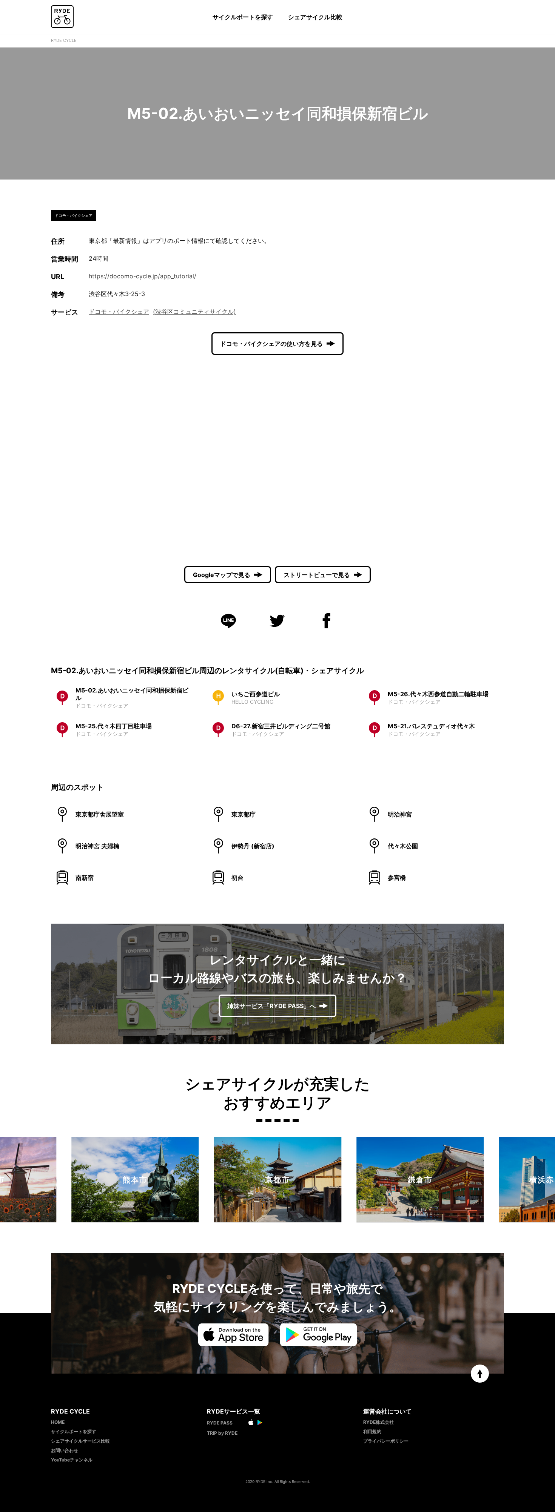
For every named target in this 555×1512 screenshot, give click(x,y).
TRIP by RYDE (222, 1433)
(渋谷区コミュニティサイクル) (194, 311)
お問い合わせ (64, 1450)
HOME (58, 1422)
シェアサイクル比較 (315, 17)
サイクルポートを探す (243, 17)
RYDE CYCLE (64, 40)
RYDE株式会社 (378, 1422)
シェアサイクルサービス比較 (80, 1441)
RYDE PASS (220, 1423)
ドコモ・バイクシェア (119, 311)
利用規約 (372, 1431)
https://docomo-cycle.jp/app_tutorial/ (142, 276)
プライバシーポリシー (386, 1441)
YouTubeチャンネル (71, 1460)
